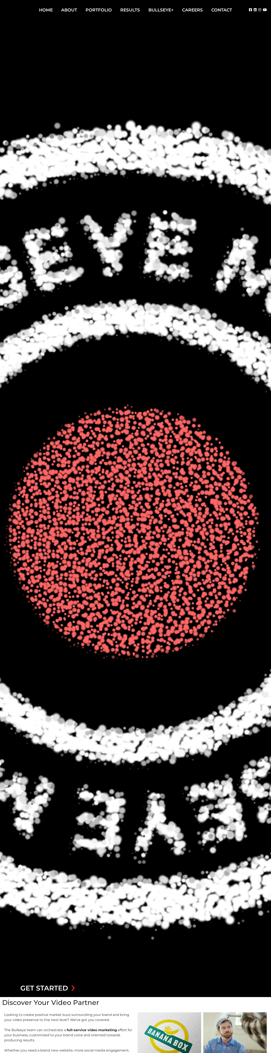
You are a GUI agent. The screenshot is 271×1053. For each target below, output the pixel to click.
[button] (142, 1036)
